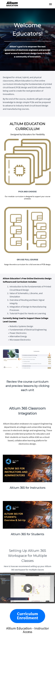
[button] (50, 4)
